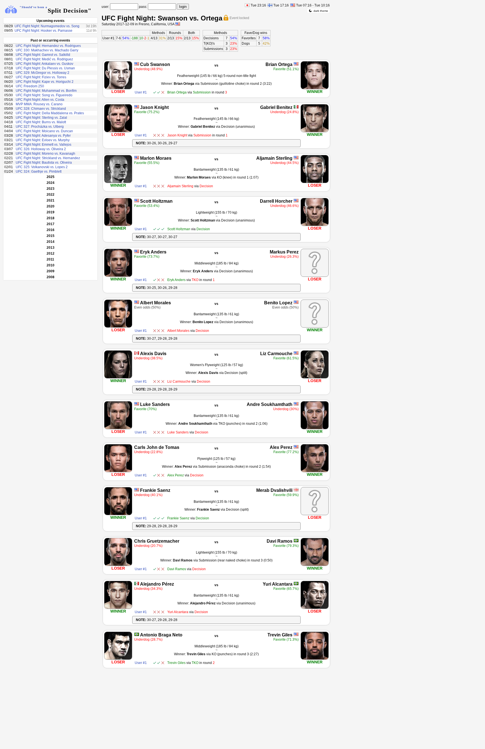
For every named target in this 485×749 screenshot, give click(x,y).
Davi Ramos (279, 541)
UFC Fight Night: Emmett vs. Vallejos (43, 145)
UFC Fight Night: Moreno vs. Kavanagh (45, 154)
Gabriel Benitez (276, 107)
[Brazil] (296, 540)
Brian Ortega (279, 64)
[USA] (136, 64)
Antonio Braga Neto (161, 634)
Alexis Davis (153, 353)
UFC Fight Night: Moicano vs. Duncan (44, 131)
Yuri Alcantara (277, 584)
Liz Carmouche (276, 353)
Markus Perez (284, 252)
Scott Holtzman (156, 201)
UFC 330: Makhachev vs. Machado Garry (47, 50)
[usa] (177, 24)
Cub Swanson (155, 64)
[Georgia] (296, 490)
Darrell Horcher (276, 201)
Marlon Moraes (155, 158)
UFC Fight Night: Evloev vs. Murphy (43, 140)
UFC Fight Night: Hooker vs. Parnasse (43, 31)
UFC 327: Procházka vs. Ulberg (40, 127)
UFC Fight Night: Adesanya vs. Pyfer (43, 136)
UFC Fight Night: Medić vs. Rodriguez (44, 59)
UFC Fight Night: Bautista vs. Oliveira (44, 163)
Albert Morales (155, 302)
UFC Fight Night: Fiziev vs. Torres (41, 77)
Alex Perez (281, 447)
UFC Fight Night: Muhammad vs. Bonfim (46, 91)
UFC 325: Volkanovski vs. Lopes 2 (42, 167)
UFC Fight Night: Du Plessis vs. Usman (45, 68)
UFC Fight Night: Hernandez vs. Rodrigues (48, 46)
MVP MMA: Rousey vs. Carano (39, 104)
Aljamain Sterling (274, 158)
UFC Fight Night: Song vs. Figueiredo (44, 95)
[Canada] (136, 353)
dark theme (321, 10)
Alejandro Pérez (157, 584)
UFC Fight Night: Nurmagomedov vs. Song (47, 26)
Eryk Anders (153, 252)
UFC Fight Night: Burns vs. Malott (41, 122)
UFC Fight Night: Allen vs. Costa (40, 100)
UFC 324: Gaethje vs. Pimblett (38, 171)
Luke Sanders (155, 404)
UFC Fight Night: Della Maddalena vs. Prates (50, 113)
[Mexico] (296, 107)
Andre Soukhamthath (269, 404)
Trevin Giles (279, 634)
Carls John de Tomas (156, 447)
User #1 (108, 38)
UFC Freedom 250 (30, 86)
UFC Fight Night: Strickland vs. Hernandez (48, 158)
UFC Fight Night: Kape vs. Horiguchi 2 (45, 82)
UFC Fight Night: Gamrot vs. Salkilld (43, 55)
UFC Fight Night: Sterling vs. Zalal (41, 118)
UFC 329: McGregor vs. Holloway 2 (42, 73)
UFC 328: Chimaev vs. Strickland (41, 109)
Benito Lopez (278, 302)
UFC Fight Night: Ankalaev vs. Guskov (44, 64)
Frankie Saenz (155, 490)
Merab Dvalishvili (274, 490)
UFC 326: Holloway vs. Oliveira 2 (41, 149)
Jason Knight (154, 107)
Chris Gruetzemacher (156, 541)
